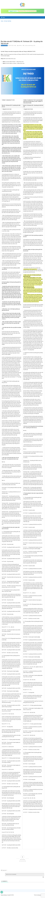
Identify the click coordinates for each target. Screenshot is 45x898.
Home (2, 21)
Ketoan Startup (4, 895)
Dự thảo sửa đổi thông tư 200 (29, 45)
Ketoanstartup (41, 895)
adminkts (20, 45)
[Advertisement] (22, 31)
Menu (4, 17)
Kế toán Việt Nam (7, 21)
